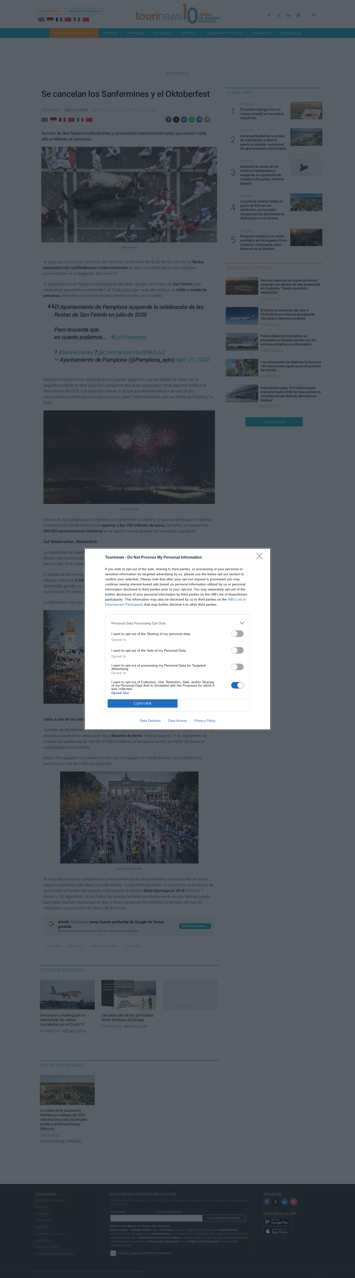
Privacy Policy (204, 721)
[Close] (261, 557)
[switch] (237, 633)
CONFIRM (143, 703)
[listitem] (177, 623)
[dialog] (177, 639)
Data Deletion (150, 721)
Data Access (177, 721)
